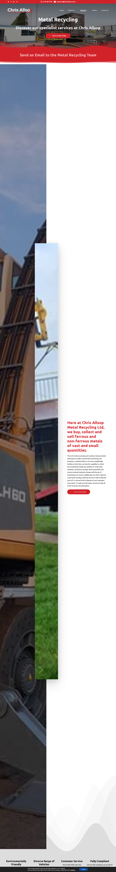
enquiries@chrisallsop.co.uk (66, 1)
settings (73, 870)
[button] (58, 36)
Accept (83, 869)
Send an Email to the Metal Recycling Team (58, 55)
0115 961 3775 (47, 1)
